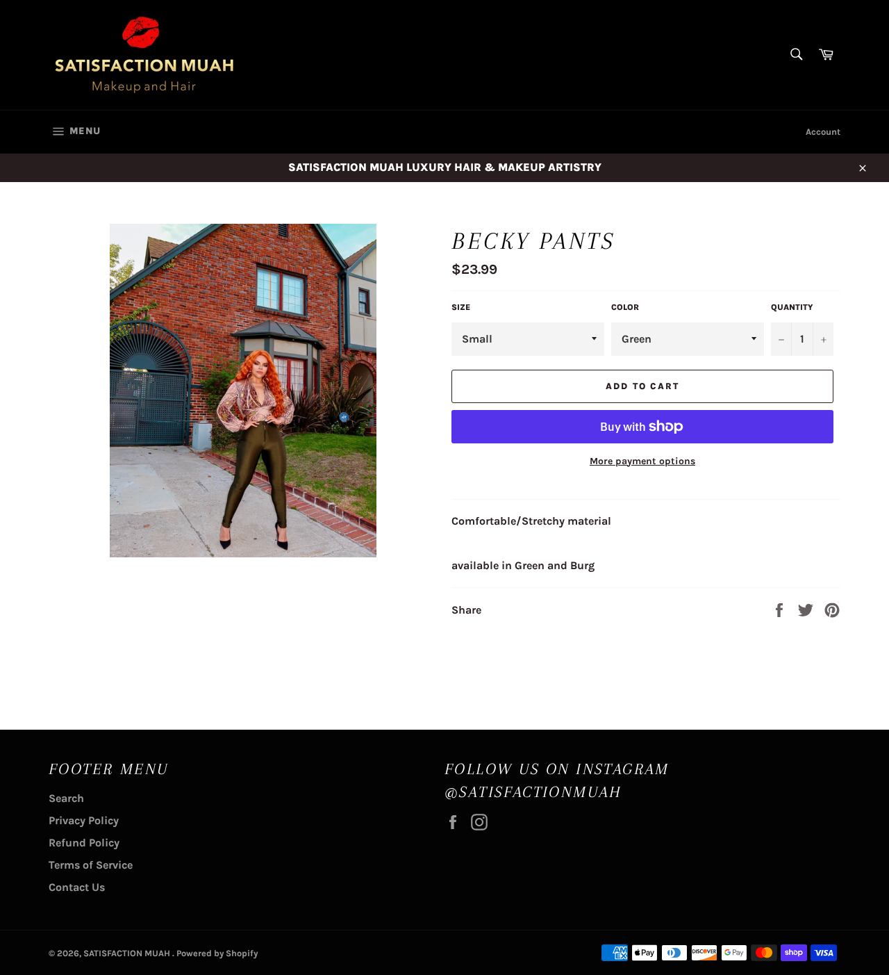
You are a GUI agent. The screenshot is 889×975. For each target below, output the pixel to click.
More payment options (642, 461)
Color (625, 307)
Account (823, 131)
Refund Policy (84, 842)
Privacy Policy (84, 820)
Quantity (792, 307)
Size (460, 307)
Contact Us (77, 887)
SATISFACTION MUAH (127, 953)
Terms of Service (91, 864)
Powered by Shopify (217, 953)
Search (66, 798)
